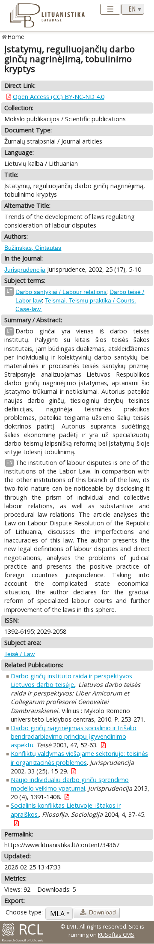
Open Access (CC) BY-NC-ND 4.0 (58, 97)
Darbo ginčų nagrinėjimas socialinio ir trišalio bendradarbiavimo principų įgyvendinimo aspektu (73, 736)
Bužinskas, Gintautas (32, 247)
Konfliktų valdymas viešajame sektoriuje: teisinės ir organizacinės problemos (79, 757)
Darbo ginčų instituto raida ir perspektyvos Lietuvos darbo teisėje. (71, 680)
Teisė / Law (19, 653)
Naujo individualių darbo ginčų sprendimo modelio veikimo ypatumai (70, 784)
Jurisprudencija (24, 269)
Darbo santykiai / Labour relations (61, 291)
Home (16, 37)
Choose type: (24, 912)
